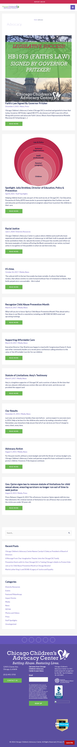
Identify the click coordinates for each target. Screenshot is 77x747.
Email (31, 675)
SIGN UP (38, 703)
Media (22, 272)
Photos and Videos (12, 613)
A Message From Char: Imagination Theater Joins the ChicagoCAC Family (32, 558)
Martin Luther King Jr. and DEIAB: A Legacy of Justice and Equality (29, 569)
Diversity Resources (23, 232)
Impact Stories (10, 598)
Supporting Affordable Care (20, 339)
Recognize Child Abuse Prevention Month (27, 304)
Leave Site (69, 743)
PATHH (8, 609)
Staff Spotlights (22, 194)
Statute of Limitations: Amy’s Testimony (26, 375)
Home (35, 19)
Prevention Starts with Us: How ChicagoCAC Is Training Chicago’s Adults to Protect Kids (38, 562)
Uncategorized (10, 624)
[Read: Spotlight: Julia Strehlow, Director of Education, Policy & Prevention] (38, 162)
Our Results (11, 410)
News (22, 106)
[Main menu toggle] (72, 7)
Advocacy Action (14, 448)
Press (27, 106)
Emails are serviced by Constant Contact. (38, 697)
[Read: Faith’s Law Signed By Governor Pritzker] (38, 68)
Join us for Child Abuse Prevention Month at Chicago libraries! (28, 566)
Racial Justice (12, 228)
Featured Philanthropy (13, 594)
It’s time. (9, 268)
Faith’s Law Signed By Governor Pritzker (26, 103)
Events (7, 591)
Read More (13, 123)
